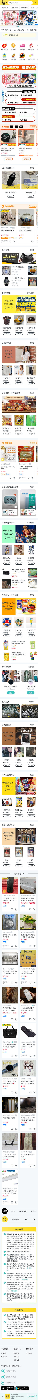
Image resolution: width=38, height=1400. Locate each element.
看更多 (32, 168)
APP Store (8, 1388)
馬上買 (32, 393)
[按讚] (15, 506)
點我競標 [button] (6, 333)
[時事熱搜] (10, 76)
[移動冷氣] (10, 93)
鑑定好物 (24, 7)
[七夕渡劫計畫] (19, 17)
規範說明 (25, 1279)
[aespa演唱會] (10, 110)
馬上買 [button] (7, 434)
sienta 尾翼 (22, 1211)
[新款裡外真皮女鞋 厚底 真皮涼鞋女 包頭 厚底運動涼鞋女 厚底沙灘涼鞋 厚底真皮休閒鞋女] (17, 673)
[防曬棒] (27, 110)
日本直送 (14, 7)
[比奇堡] (27, 93)
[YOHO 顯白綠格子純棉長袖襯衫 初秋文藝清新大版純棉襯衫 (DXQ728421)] (27, 676)
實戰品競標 (30, 293)
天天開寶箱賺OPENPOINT (17, 35)
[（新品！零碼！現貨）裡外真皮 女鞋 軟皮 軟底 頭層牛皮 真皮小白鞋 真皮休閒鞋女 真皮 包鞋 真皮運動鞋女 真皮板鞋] (8, 676)
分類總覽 (5, 7)
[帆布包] (10, 118)
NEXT (36, 185)
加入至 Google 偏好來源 (35, 17)
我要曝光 (32, 127)
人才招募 (29, 1353)
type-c (12, 1211)
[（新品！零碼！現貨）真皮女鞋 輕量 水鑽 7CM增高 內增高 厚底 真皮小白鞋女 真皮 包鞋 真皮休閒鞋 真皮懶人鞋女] (17, 679)
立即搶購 (8, 159)
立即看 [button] (8, 307)
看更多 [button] (8, 358)
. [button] (8, 408)
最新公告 (16, 1360)
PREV (1, 185)
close (3, 1396)
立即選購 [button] (6, 815)
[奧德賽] (27, 118)
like (10, 242)
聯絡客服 (16, 1357)
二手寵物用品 (15, 1219)
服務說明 (4, 1357)
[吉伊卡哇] (27, 101)
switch (26, 1219)
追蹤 (10, 693)
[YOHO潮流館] (31, 682)
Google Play (22, 1388)
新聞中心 (4, 1353)
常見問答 (16, 1353)
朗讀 (35, 12)
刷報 (4, 1211)
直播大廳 (31, 702)
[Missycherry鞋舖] (11, 682)
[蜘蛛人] (10, 101)
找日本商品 (30, 523)
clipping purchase (14, 242)
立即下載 (31, 1396)
